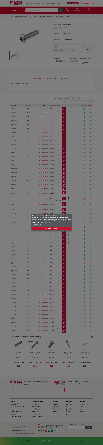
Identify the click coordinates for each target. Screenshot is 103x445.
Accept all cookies (51, 228)
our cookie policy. (46, 222)
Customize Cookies (37, 224)
